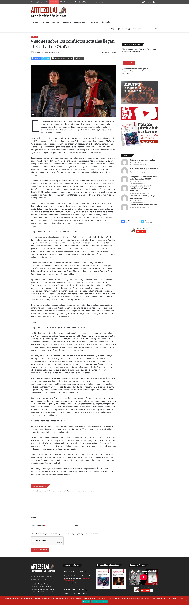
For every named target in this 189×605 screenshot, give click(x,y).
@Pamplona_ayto (69, 580)
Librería (106, 22)
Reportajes (66, 22)
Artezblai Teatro (69, 572)
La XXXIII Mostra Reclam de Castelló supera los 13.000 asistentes (141, 188)
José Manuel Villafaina (138, 162)
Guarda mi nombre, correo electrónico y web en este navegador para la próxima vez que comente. (66, 534)
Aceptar (86, 602)
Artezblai (37, 52)
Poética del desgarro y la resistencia (144, 168)
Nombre (34, 517)
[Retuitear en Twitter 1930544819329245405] (69, 583)
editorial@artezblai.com (45, 592)
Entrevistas (94, 22)
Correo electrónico (38, 525)
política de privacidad (135, 71)
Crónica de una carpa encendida (142, 160)
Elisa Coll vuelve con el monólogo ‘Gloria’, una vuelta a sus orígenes (83, 2)
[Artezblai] (49, 12)
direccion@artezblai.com (46, 584)
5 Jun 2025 (80, 572)
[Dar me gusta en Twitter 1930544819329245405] (73, 583)
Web (76, 525)
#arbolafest (85, 578)
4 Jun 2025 (80, 589)
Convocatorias (80, 22)
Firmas (46, 22)
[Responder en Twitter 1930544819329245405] (65, 583)
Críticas (55, 22)
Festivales (34, 36)
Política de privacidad (99, 602)
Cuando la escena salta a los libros (143, 205)
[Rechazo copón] (186, 600)
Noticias (35, 22)
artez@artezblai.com (45, 586)
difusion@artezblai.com (46, 589)
